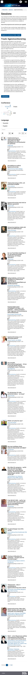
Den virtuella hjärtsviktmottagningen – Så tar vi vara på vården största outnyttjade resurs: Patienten (17, 365)
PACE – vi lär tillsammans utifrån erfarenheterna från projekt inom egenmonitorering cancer (17, 637)
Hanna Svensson (11, 168)
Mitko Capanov (19, 477)
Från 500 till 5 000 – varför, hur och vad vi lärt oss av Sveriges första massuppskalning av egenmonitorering (16, 502)
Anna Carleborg (11, 532)
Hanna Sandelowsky (19, 532)
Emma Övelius (11, 314)
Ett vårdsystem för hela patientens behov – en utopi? (16, 393)
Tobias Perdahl (11, 395)
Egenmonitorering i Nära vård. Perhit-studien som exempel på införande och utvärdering (17, 610)
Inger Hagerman (11, 368)
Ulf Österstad (11, 449)
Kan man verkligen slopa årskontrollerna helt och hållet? (17, 447)
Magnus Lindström (20, 560)
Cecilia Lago (10, 145)
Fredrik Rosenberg (12, 560)
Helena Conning (13, 590)
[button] (21, 2)
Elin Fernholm (11, 589)
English (5, 126)
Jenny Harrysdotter (12, 422)
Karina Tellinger (19, 168)
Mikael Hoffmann (20, 614)
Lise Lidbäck (18, 340)
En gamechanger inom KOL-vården (16, 529)
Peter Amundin (18, 314)
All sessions (5, 96)
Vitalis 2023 (4, 9)
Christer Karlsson (11, 640)
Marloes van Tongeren (19, 643)
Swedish (5, 123)
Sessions (11, 9)
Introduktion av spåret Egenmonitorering (14, 166)
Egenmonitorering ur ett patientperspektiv (15, 337)
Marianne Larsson (12, 477)
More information (11, 160)
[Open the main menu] (26, 2)
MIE (14, 113)
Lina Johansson (18, 476)
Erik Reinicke (10, 285)
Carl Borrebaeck (11, 476)
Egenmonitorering (12, 151)
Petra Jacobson (11, 186)
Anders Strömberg (12, 230)
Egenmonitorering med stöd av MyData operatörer (17, 203)
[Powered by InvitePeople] (21, 673)
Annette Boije (11, 506)
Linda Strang (10, 259)
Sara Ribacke (17, 285)
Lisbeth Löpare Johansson (13, 613)
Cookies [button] (3, 673)
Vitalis (15, 107)
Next (11, 665)
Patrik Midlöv (23, 613)
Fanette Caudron (11, 340)
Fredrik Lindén (11, 205)
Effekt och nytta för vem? (15, 421)
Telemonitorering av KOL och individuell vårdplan (16, 183)
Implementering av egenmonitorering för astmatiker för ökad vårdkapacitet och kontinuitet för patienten (16, 140)
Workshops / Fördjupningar (14, 649)
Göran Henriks (17, 589)
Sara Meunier (11, 562)
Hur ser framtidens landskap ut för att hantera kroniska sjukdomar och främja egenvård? (17, 255)
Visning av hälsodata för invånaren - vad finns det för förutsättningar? (16, 557)
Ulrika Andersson (11, 614)
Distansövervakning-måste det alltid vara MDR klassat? (17, 227)
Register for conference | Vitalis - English (11, 35)
